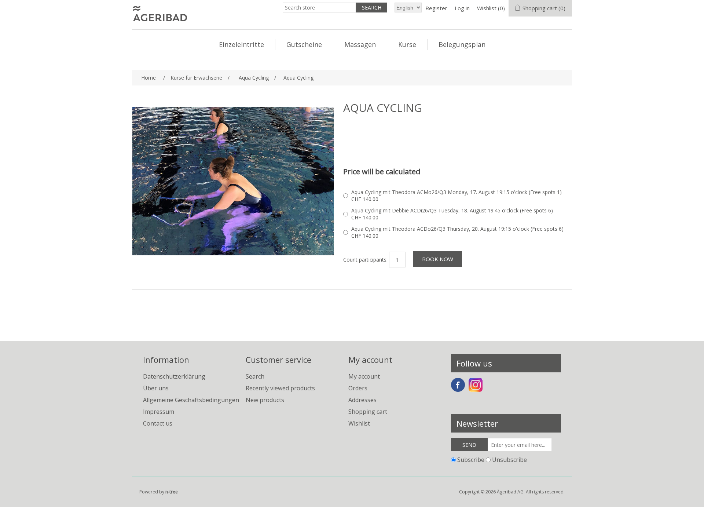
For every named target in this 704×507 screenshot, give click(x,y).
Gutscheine (304, 44)
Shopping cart (367, 412)
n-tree (171, 492)
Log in (462, 8)
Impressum (158, 412)
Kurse (407, 44)
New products (265, 400)
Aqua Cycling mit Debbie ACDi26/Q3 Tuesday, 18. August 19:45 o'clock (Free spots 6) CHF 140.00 (452, 214)
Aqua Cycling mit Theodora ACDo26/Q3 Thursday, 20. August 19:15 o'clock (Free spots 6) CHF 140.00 (457, 232)
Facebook (458, 385)
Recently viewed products (280, 388)
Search (255, 376)
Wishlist (359, 423)
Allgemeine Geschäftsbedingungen (191, 400)
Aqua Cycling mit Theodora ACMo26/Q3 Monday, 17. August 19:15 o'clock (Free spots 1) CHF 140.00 (456, 196)
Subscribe (470, 460)
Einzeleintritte (241, 44)
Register (436, 8)
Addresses (362, 400)
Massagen (360, 44)
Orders (357, 388)
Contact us (157, 423)
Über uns (156, 388)
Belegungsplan (462, 44)
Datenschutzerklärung (174, 376)
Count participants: (365, 259)
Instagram (476, 385)
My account (364, 376)
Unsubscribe (509, 460)
